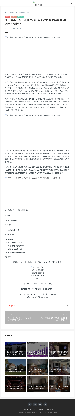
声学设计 (13, 16)
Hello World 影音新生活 (39, 409)
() (12, 306)
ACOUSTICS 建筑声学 (12, 28)
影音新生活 (30, 412)
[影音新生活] (37, 3)
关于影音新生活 (26, 409)
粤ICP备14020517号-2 (38, 412)
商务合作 (50, 409)
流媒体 (7, 16)
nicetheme (54, 412)
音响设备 (20, 16)
